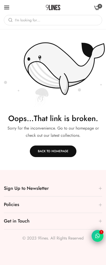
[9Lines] (53, 7)
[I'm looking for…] (9, 20)
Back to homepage (53, 151)
